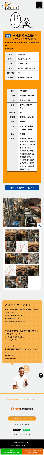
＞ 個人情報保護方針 (22, 424)
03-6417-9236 (10, 355)
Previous (5, 213)
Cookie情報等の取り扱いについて (22, 445)
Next (39, 213)
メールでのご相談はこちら (32, 451)
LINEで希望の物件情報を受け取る (11, 451)
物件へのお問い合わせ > (22, 188)
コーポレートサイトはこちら (22, 418)
